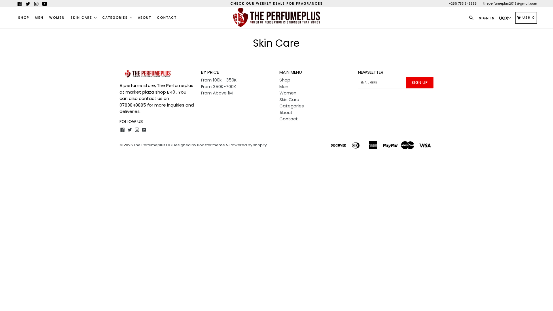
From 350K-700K (218, 87)
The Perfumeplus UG (153, 145)
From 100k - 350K (219, 80)
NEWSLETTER (370, 72)
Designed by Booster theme (199, 145)
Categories (115, 17)
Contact (167, 17)
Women (57, 17)
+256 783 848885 (463, 3)
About (144, 17)
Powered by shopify (248, 145)
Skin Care (82, 17)
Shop (23, 17)
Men (39, 17)
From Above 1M (217, 93)
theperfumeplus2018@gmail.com (510, 3)
